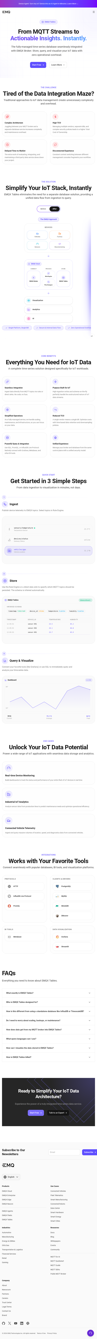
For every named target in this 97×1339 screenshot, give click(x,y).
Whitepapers (55, 1241)
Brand (4, 1315)
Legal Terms (6, 1307)
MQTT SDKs (55, 1270)
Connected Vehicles (58, 1191)
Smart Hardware (57, 1212)
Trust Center (7, 1302)
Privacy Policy (52, 1333)
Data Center (55, 1208)
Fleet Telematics (57, 1195)
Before (43, 209)
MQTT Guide (55, 1265)
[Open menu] (94, 12)
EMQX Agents (7, 1211)
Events (53, 1245)
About (4, 1285)
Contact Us (6, 1311)
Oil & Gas (5, 1245)
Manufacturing (8, 1237)
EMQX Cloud (7, 1191)
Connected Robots (58, 1204)
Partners (5, 1294)
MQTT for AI (55, 1257)
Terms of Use (41, 1333)
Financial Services (9, 1254)
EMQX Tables (7, 1220)
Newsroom (6, 1290)
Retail (4, 1258)
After (55, 209)
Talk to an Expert (56, 1113)
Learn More (56, 65)
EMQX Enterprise (8, 1195)
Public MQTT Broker (58, 1274)
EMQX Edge (6, 1200)
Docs (52, 1233)
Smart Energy (56, 1217)
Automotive (6, 1233)
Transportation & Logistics (12, 1250)
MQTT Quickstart (57, 1261)
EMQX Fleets (7, 1215)
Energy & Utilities (8, 1241)
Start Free (36, 65)
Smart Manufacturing (59, 1200)
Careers (5, 1298)
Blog (52, 1237)
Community (55, 1250)
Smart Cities (55, 1221)
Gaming (5, 1262)
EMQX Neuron (7, 1204)
